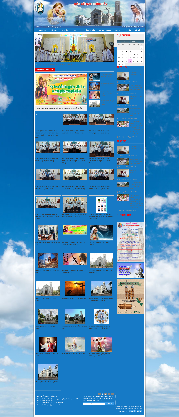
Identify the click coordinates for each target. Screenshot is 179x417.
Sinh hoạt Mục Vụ (105, 30)
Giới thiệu (54, 30)
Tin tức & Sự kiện (89, 30)
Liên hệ (137, 30)
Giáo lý (117, 30)
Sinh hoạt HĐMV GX (65, 64)
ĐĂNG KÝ (109, 404)
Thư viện (128, 30)
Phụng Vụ (75, 30)
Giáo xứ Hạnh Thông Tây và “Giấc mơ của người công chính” (136, 87)
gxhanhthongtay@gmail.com (49, 405)
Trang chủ (42, 30)
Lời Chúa (65, 30)
